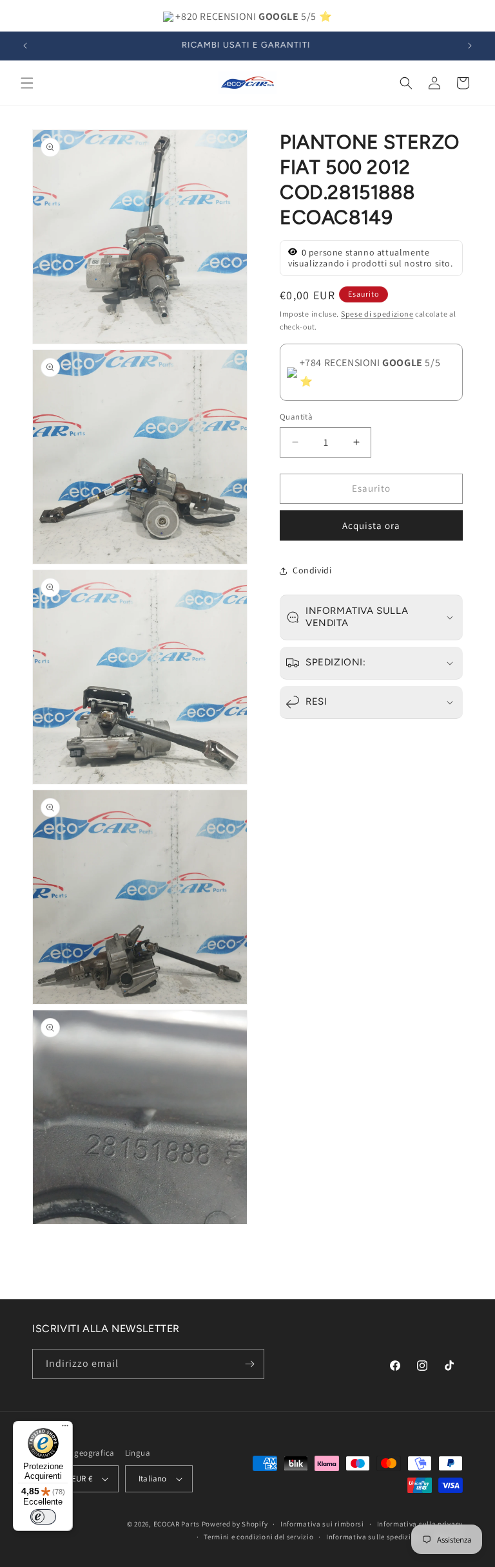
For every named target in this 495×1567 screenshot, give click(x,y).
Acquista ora (371, 525)
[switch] (43, 1517)
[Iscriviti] (249, 1364)
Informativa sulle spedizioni (374, 1536)
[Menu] (65, 1428)
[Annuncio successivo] (470, 46)
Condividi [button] (312, 570)
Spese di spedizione (377, 314)
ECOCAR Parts (176, 1523)
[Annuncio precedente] (25, 46)
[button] (27, 83)
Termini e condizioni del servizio (258, 1536)
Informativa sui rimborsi (322, 1523)
